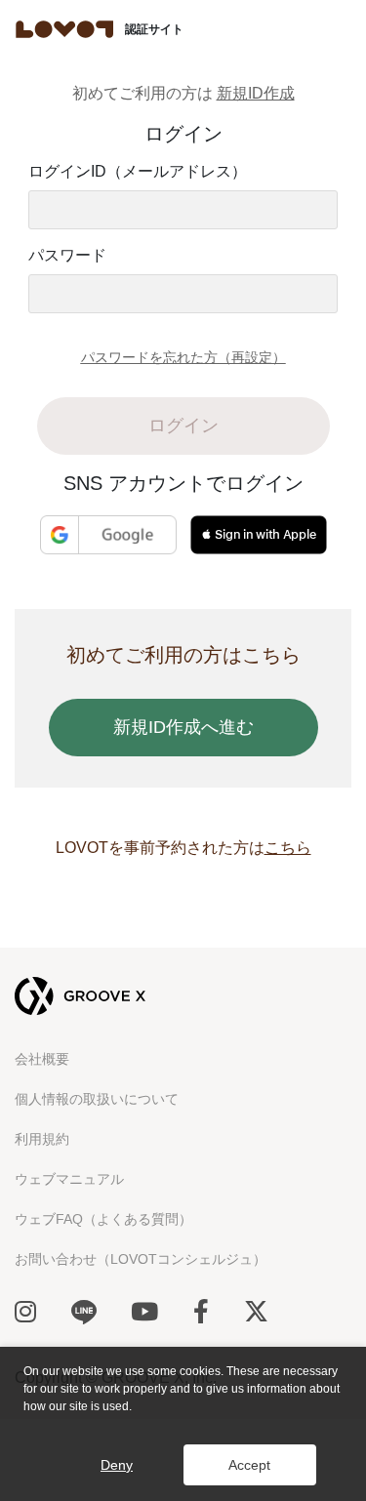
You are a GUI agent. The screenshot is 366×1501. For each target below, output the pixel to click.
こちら (287, 847)
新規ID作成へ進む (183, 727)
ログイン (183, 425)
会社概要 (42, 1059)
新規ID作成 (256, 93)
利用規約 (42, 1139)
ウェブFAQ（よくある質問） (103, 1219)
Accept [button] (249, 1465)
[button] (25, 1425)
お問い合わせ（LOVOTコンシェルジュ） (140, 1259)
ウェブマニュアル (69, 1179)
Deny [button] (117, 1465)
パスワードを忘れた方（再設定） (183, 357)
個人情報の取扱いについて (97, 1099)
